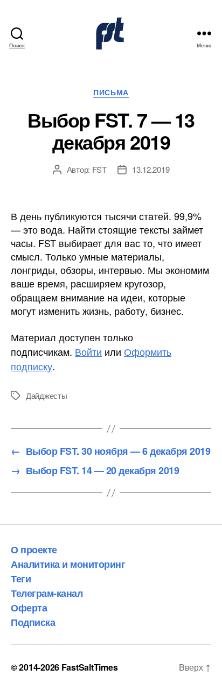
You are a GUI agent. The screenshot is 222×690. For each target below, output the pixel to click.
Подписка (33, 622)
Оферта (29, 608)
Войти (88, 351)
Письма (110, 92)
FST (99, 169)
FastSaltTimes (89, 667)
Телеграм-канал (46, 593)
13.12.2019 (150, 169)
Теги (21, 579)
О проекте (34, 550)
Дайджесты (46, 395)
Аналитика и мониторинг (68, 564)
